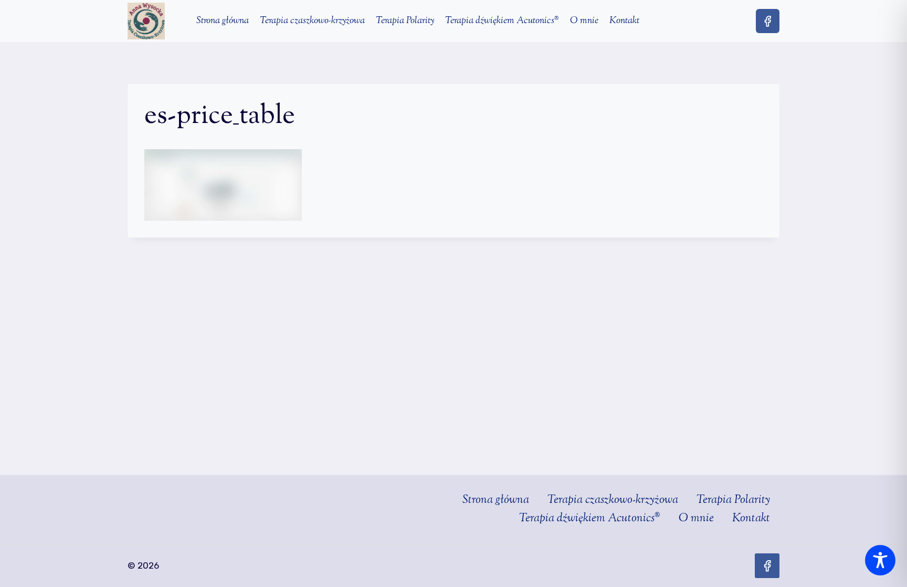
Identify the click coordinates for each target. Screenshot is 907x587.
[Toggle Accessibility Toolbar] (880, 560)
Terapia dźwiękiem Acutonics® (502, 21)
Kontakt (624, 21)
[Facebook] (767, 21)
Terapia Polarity (405, 21)
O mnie (584, 21)
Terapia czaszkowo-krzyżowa (312, 21)
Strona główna (222, 21)
